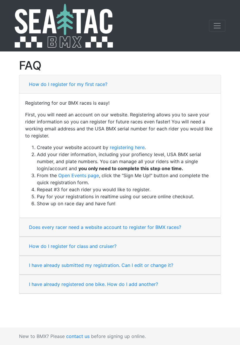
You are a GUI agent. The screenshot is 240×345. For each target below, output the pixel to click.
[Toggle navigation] (217, 26)
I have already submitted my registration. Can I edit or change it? (101, 265)
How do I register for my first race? (68, 84)
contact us (78, 336)
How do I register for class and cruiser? (72, 246)
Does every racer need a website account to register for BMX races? (105, 227)
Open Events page (78, 175)
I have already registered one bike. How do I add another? (93, 284)
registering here (127, 147)
